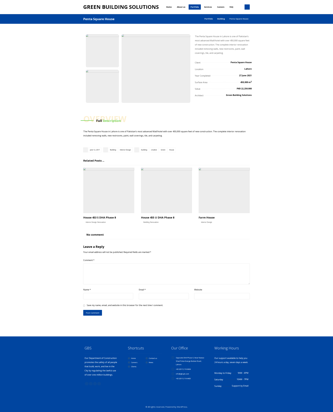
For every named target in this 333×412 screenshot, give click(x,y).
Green (163, 150)
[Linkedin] (95, 383)
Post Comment (92, 312)
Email (142, 289)
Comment (88, 260)
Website (198, 289)
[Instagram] (99, 383)
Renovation (101, 222)
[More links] (239, 7)
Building (113, 150)
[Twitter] (91, 383)
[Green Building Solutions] (199, 19)
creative (154, 150)
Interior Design (125, 150)
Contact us (153, 358)
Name (87, 289)
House (171, 150)
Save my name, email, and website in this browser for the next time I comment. (125, 305)
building (144, 150)
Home (133, 358)
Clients (133, 366)
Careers (134, 362)
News (151, 362)
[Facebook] (86, 383)
